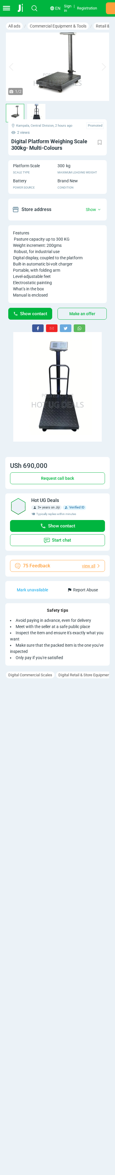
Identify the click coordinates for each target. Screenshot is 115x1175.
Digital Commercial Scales (30, 675)
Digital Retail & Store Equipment (84, 675)
